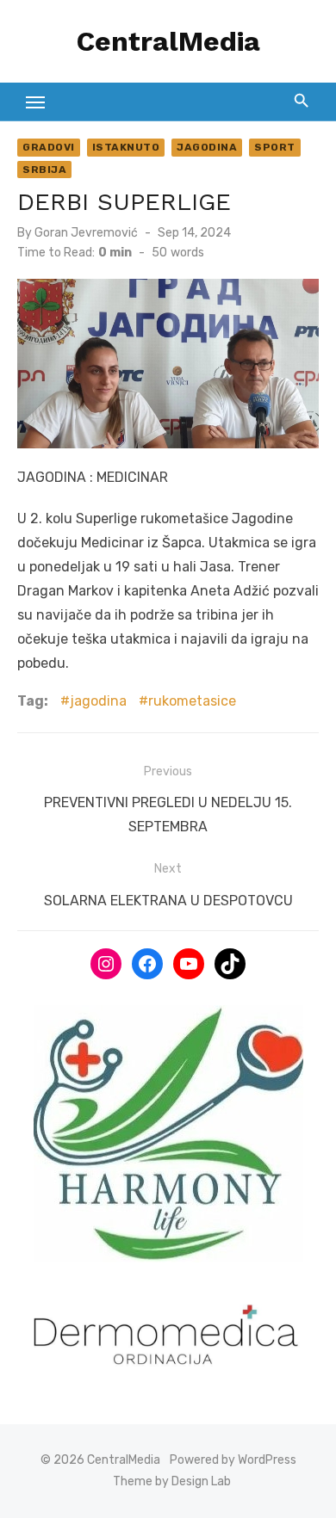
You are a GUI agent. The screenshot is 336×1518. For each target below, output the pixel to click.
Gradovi (48, 147)
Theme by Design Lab (172, 1481)
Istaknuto (126, 147)
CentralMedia (168, 41)
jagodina (98, 701)
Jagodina (207, 147)
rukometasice (192, 701)
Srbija (44, 170)
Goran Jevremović (86, 232)
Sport (275, 147)
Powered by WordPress (233, 1460)
